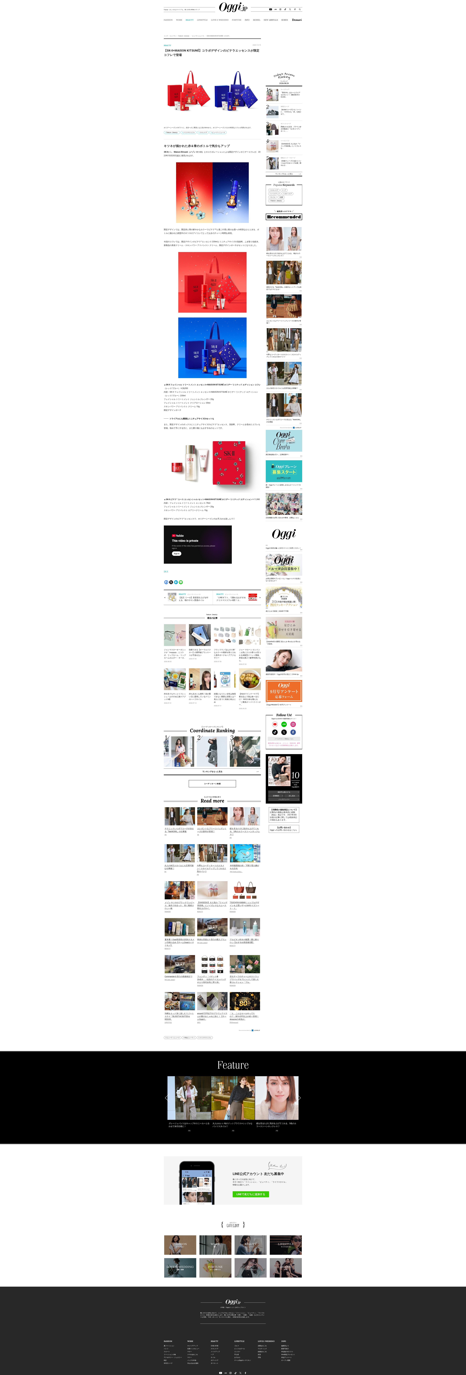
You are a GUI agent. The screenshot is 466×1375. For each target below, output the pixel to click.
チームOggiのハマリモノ (242, 1360)
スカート (167, 1351)
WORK (179, 20)
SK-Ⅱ (166, 571)
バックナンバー (284, 799)
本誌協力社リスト (287, 1351)
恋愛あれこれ (262, 1346)
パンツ (166, 1349)
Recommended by (245, 1030)
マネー (189, 1351)
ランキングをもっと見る (212, 771)
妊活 (259, 1354)
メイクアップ (275, 194)
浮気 (259, 1357)
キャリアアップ (192, 1346)
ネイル (273, 197)
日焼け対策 (214, 1346)
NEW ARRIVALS (271, 20)
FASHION (168, 20)
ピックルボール (239, 1349)
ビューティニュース (198, 36)
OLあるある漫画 (192, 1363)
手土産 (236, 1354)
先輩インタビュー (193, 1349)
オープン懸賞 (285, 1360)
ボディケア (288, 194)
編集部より (285, 1346)
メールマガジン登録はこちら (284, 739)
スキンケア (203, 132)
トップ (166, 36)
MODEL (256, 20)
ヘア (284, 190)
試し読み (292, 796)
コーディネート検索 (212, 784)
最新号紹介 (285, 1349)
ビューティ (173, 36)
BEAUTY (190, 20)
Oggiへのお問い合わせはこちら (283, 830)
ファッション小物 (170, 1354)
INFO (247, 20)
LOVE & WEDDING (220, 20)
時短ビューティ (190, 1037)
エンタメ (237, 1351)
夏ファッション (169, 1346)
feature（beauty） (184, 36)
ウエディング (262, 1349)
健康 (281, 197)
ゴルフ (236, 1346)
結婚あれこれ (262, 1351)
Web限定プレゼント (288, 1354)
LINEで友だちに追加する (251, 1194)
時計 (165, 1360)
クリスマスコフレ (189, 132)
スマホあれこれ (192, 1354)
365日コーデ (168, 1363)
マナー (189, 1357)
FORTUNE (236, 20)
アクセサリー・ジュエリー (173, 1357)
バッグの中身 (191, 1360)
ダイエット (214, 1363)
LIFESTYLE (202, 20)
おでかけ (237, 1357)
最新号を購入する (284, 792)
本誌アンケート (286, 1357)
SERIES (284, 20)
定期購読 (276, 796)
